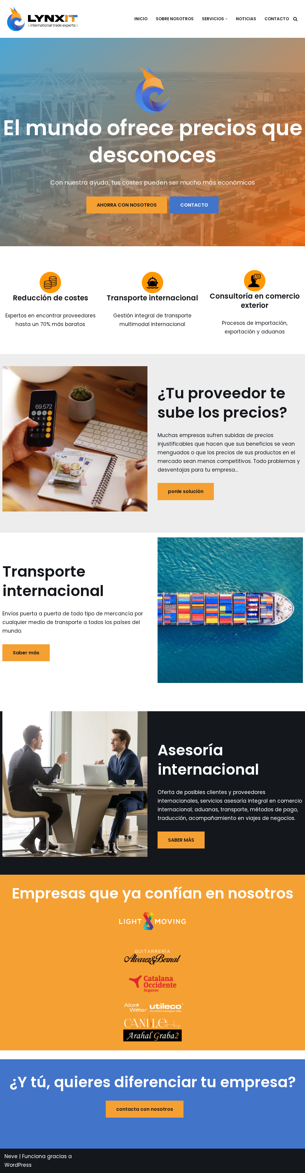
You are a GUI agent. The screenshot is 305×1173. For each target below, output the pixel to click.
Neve (11, 1156)
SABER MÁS (181, 840)
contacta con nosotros (144, 1109)
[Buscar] (295, 19)
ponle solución (185, 491)
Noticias (246, 19)
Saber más (26, 652)
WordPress (18, 1165)
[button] (226, 19)
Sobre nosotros (175, 19)
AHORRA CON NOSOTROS (127, 205)
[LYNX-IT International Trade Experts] (43, 18)
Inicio (140, 19)
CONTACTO (276, 19)
